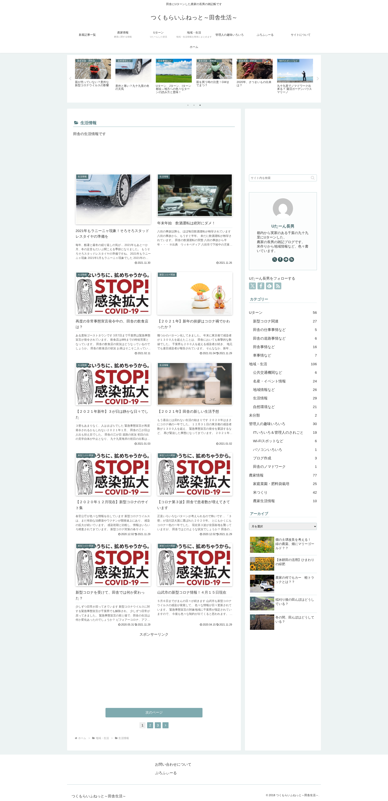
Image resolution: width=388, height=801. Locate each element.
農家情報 (283, 475)
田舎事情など (285, 347)
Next (318, 79)
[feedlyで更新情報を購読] (286, 259)
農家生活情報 (285, 501)
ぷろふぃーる (166, 773)
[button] (312, 177)
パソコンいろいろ (285, 450)
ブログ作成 (285, 458)
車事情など (285, 355)
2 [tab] (194, 105)
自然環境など (285, 407)
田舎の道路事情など (285, 338)
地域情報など (285, 390)
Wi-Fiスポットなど (285, 441)
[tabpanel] (93, 78)
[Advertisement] (154, 157)
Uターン (283, 313)
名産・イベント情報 (285, 381)
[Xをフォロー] (274, 259)
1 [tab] (188, 105)
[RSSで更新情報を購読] (291, 259)
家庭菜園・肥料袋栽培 (285, 484)
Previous (70, 79)
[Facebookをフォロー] (280, 259)
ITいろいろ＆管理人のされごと (285, 432)
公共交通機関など (285, 373)
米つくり (285, 492)
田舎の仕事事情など (285, 330)
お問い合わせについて (173, 764)
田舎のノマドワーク (285, 467)
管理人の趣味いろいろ (283, 424)
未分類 (283, 415)
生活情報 (285, 398)
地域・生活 (283, 364)
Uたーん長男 (282, 226)
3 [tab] (200, 105)
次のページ (154, 712)
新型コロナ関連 (285, 321)
